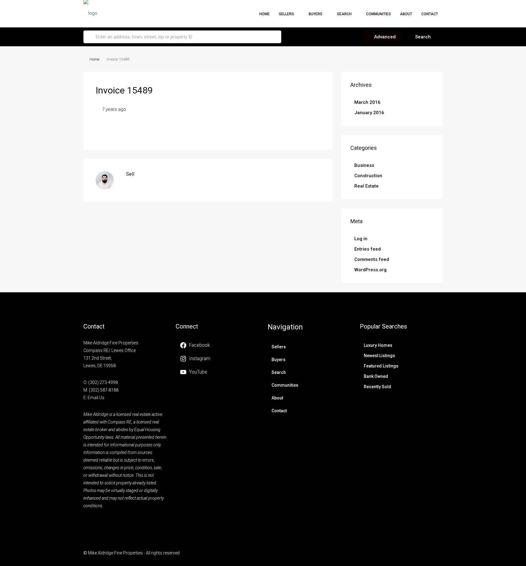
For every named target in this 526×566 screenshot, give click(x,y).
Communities (378, 14)
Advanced (384, 37)
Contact (429, 14)
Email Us (96, 397)
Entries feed (367, 249)
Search (344, 14)
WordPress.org (370, 269)
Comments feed (371, 259)
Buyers (315, 14)
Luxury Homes (378, 345)
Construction (368, 175)
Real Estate (366, 186)
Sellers (279, 346)
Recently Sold (377, 386)
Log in (360, 238)
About (406, 14)
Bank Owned (376, 376)
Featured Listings (381, 366)
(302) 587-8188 (103, 390)
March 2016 (367, 102)
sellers (286, 14)
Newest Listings (379, 355)
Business (364, 165)
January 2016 (369, 112)
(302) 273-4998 (103, 382)
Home (264, 14)
